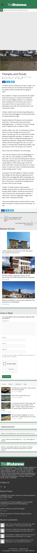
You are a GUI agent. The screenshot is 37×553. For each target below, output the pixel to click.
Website (4, 349)
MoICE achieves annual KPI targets (12, 509)
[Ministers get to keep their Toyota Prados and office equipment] (6, 390)
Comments (18, 384)
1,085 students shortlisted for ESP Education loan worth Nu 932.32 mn (17, 252)
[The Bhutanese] (18, 4)
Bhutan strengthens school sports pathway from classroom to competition (18, 301)
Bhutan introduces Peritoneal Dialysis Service (16, 10)
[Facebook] (2, 486)
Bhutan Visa (23, 448)
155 (10, 412)
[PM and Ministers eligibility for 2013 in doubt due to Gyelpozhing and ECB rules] (6, 417)
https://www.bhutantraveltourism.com (23, 433)
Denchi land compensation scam (21, 395)
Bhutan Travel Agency (7, 447)
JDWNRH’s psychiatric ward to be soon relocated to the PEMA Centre (17, 496)
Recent (11, 384)
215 (21, 397)
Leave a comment (8, 78)
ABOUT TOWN (27, 77)
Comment (5, 321)
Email (4, 343)
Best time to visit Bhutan (12, 448)
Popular (4, 384)
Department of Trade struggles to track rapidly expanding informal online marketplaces (16, 503)
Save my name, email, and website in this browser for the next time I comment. (18, 356)
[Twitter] (5, 486)
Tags (25, 384)
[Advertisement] (18, 31)
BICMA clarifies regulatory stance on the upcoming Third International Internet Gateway (18, 276)
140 (21, 418)
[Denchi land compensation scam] (6, 398)
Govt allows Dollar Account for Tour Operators (24, 223)
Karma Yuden (7, 77)
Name (4, 337)
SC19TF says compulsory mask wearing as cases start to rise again (13, 218)
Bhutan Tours (18, 447)
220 (21, 391)
